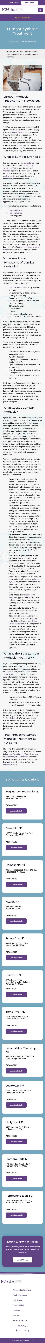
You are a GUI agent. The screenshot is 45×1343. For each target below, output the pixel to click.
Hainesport (23, 757)
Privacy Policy (18, 1305)
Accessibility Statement (22, 1290)
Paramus (9, 754)
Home (9, 52)
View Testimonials (22, 18)
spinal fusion (8, 674)
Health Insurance (20, 1295)
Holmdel (10, 757)
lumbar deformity (28, 163)
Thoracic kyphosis (16, 213)
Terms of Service (20, 1320)
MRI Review (18, 1300)
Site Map (16, 1315)
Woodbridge (18, 754)
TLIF (5, 718)
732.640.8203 (11, 805)
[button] (13, 3)
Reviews (16, 1310)
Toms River (29, 754)
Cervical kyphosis (15, 210)
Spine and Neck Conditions (22, 52)
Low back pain (14, 287)
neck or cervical (9, 176)
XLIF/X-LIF (14, 718)
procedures (21, 145)
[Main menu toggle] (40, 10)
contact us (7, 764)
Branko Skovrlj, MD (19, 132)
